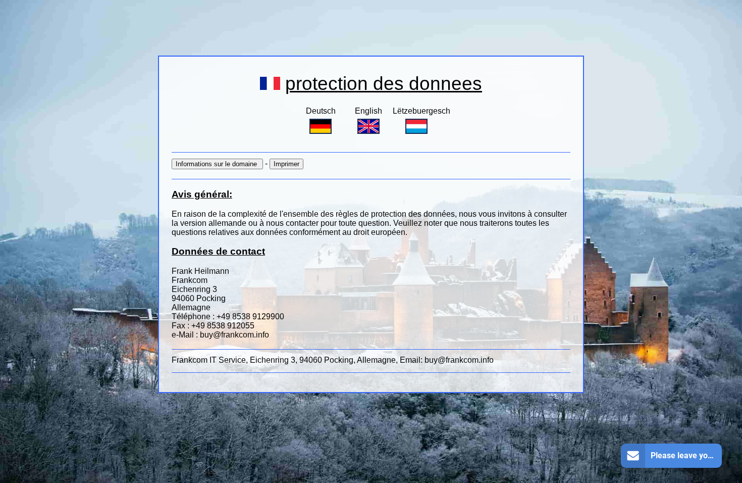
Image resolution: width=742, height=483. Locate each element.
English (368, 111)
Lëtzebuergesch (421, 111)
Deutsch (321, 111)
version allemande (214, 223)
